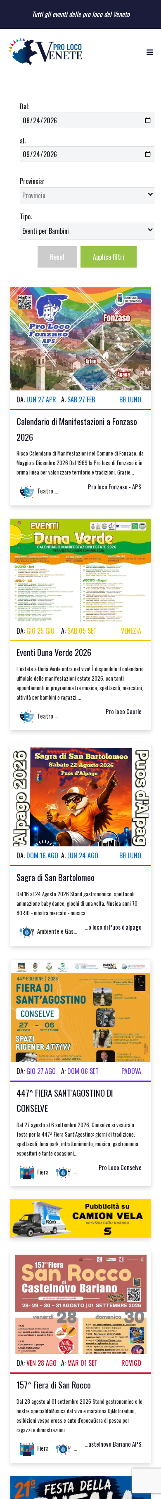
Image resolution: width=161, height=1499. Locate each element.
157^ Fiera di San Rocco (54, 1384)
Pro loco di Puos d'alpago (112, 927)
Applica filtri (108, 257)
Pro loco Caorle (124, 711)
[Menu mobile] (150, 51)
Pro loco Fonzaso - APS (115, 486)
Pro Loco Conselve (120, 1167)
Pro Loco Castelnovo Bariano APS (102, 1444)
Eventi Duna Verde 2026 (54, 652)
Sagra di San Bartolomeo (56, 877)
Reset (57, 257)
